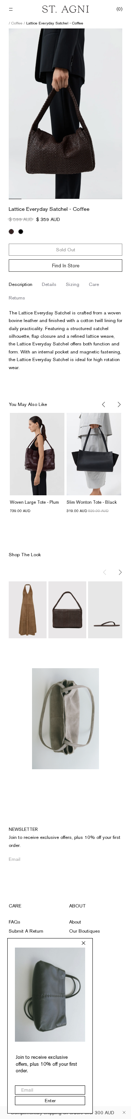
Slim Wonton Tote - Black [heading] (92, 502)
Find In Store (65, 265)
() (119, 9)
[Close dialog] (83, 943)
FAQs (14, 922)
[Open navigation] (11, 9)
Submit (109, 859)
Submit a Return (26, 931)
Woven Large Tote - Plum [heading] (34, 502)
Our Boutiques (84, 931)
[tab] (20, 284)
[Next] (118, 405)
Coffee (17, 23)
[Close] (124, 1112)
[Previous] (104, 405)
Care (15, 906)
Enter (50, 1100)
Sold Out (65, 249)
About (77, 906)
